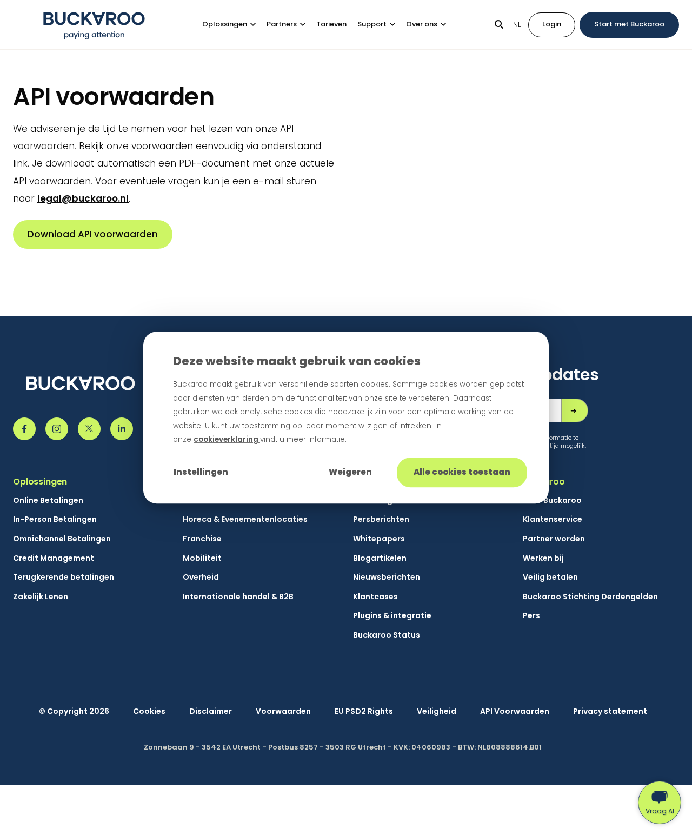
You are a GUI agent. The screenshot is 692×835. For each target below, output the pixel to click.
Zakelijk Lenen (40, 597)
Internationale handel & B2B (238, 597)
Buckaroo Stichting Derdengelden (590, 597)
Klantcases (375, 597)
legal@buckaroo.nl (83, 198)
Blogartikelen (380, 558)
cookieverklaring (227, 440)
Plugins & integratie (392, 616)
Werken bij (543, 558)
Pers (531, 616)
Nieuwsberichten (386, 577)
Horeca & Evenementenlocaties (245, 519)
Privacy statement (610, 711)
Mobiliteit (202, 558)
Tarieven (331, 24)
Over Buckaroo (552, 500)
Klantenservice (552, 519)
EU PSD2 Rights (364, 711)
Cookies (149, 711)
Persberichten (381, 519)
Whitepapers (379, 539)
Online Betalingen (48, 500)
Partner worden (554, 539)
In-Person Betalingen (55, 519)
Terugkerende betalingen (63, 577)
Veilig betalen (550, 577)
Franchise (202, 539)
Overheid (201, 577)
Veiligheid (436, 711)
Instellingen (201, 472)
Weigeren (350, 472)
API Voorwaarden (514, 711)
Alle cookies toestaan (462, 472)
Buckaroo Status (386, 635)
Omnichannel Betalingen (62, 539)
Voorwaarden (283, 711)
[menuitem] (234, 24)
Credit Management (53, 558)
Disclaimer (210, 711)
